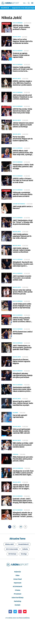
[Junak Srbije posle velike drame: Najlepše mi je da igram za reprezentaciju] (6, 306)
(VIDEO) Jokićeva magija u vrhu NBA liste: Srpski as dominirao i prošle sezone (22, 83)
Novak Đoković (23, 544)
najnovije (17, 572)
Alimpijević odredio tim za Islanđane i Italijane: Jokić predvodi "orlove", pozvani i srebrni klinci (23, 515)
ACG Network (17, 586)
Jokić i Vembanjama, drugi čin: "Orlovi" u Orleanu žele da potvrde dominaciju (23, 222)
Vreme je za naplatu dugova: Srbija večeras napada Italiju (21, 55)
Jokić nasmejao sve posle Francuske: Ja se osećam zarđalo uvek (22, 278)
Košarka (25, 549)
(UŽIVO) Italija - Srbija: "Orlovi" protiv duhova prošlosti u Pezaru (21, 27)
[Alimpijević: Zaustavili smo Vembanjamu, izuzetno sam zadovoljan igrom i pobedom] (6, 264)
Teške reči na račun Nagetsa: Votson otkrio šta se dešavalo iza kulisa (22, 41)
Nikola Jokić (9, 544)
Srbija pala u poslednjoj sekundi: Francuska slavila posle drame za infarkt (22, 194)
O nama (17, 590)
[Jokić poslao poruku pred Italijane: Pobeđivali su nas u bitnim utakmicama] (6, 97)
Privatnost (17, 594)
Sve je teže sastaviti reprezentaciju (20, 416)
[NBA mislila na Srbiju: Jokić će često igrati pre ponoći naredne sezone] (6, 445)
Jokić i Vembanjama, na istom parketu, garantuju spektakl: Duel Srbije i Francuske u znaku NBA (22, 347)
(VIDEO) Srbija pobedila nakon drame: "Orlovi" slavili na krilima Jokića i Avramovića (22, 320)
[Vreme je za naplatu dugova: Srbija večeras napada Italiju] (6, 55)
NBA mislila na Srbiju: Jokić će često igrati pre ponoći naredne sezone (23, 445)
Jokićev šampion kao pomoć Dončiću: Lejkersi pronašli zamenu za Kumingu (23, 125)
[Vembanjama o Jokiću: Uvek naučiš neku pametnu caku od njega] (6, 166)
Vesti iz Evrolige (18, 468)
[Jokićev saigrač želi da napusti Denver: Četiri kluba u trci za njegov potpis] (6, 487)
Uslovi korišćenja (17, 598)
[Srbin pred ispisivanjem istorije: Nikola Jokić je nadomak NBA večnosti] (6, 431)
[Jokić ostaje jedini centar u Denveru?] (6, 208)
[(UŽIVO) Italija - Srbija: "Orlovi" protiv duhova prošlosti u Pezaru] (6, 27)
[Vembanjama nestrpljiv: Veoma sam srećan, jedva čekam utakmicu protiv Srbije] (6, 389)
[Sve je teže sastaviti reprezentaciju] (6, 417)
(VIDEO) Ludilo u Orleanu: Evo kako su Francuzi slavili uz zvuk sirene (23, 180)
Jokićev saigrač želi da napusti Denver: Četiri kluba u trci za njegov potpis (21, 487)
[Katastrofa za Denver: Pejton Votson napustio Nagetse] (6, 361)
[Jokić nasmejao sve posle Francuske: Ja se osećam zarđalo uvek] (6, 278)
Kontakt (17, 605)
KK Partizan (12, 554)
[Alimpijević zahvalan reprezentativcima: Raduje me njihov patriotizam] (6, 375)
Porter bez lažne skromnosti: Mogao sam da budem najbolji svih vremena (23, 139)
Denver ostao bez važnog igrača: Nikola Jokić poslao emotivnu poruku (22, 292)
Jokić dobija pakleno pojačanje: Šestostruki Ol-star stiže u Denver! (22, 236)
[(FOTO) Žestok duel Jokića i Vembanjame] (6, 333)
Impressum (17, 583)
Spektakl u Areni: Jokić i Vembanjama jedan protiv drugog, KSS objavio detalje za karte (23, 501)
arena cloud (17, 579)
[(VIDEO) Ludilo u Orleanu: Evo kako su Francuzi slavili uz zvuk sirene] (6, 180)
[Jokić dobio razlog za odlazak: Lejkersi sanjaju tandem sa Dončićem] (6, 250)
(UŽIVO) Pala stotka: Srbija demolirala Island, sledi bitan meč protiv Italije (22, 111)
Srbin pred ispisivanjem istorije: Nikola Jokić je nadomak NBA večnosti (21, 431)
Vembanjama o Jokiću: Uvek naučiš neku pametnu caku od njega (23, 167)
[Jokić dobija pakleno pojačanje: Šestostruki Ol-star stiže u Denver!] (6, 236)
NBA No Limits (17, 36)
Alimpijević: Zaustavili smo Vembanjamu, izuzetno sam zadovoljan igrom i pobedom (23, 264)
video (17, 575)
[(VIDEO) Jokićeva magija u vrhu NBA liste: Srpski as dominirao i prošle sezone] (6, 83)
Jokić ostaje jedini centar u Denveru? (23, 207)
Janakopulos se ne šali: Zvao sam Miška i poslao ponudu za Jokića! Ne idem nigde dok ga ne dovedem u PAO (23, 473)
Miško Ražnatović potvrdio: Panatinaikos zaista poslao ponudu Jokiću (23, 459)
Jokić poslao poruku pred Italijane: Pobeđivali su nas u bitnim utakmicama (22, 97)
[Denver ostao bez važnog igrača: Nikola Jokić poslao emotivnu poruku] (6, 292)
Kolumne (15, 412)
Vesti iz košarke (18, 22)
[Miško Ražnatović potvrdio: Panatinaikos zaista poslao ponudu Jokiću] (6, 459)
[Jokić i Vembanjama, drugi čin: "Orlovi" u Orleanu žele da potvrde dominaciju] (6, 222)
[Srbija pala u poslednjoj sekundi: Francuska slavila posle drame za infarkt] (6, 194)
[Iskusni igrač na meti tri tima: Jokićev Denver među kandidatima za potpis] (6, 403)
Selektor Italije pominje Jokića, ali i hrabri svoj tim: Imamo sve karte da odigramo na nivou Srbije (23, 69)
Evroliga (15, 454)
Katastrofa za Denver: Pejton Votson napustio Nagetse (21, 361)
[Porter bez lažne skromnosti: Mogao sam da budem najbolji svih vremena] (6, 139)
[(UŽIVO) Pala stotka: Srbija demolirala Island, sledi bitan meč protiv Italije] (6, 111)
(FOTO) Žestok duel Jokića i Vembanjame (23, 333)
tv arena (9, 618)
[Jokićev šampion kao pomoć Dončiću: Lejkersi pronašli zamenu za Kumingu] (6, 125)
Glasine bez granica (19, 203)
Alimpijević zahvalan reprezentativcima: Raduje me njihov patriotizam (22, 375)
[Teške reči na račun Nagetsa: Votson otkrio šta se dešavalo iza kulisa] (6, 41)
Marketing (17, 601)
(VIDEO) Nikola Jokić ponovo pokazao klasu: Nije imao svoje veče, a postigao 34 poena (23, 153)
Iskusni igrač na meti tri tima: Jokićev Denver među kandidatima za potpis (23, 403)
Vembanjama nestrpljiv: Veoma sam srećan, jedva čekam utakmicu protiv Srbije (22, 389)
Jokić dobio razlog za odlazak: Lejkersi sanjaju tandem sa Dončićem (22, 250)
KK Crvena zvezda (12, 549)
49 (21, 527)
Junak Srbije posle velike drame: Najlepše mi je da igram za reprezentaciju (22, 306)
